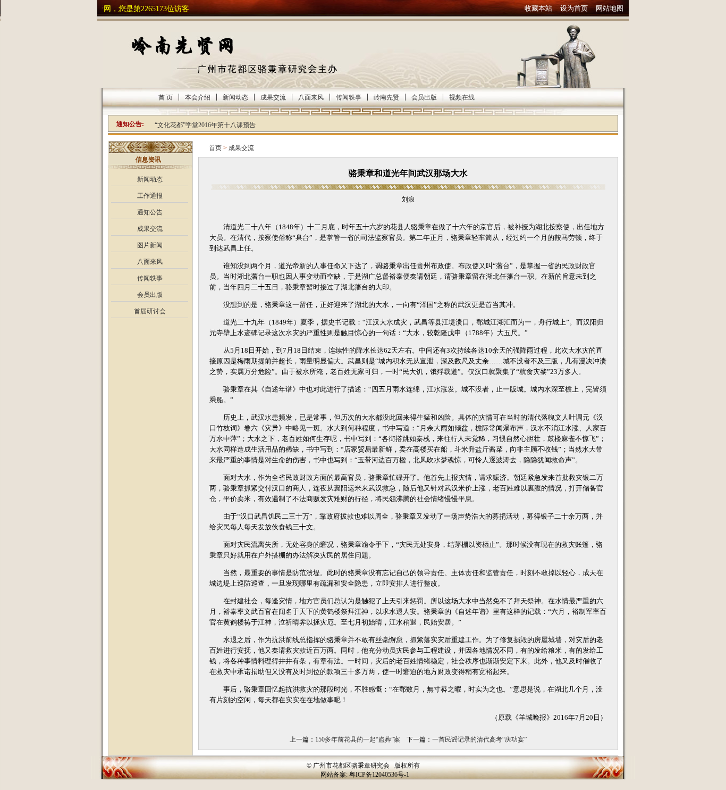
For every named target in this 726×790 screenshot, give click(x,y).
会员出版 (424, 97)
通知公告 (150, 212)
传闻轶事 (348, 97)
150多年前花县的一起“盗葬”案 (357, 739)
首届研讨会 (150, 311)
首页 (215, 148)
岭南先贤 (386, 97)
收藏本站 (538, 8)
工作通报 (150, 195)
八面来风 (311, 97)
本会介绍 (197, 97)
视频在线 (462, 97)
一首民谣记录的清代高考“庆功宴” (479, 739)
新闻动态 (235, 97)
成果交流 (273, 97)
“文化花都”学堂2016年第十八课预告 (205, 125)
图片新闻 (150, 245)
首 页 (165, 97)
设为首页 (574, 8)
